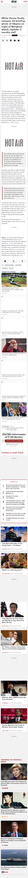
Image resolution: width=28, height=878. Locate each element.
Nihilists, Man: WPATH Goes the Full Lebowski (14, 698)
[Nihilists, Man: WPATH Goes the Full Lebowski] (14, 688)
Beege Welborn (6, 573)
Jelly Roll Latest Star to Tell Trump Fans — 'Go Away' (12, 544)
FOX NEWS (18, 265)
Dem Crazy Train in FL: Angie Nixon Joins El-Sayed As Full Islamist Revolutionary (15, 508)
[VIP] (25, 1)
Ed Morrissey (6, 35)
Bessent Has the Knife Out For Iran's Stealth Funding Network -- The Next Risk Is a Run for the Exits (15, 486)
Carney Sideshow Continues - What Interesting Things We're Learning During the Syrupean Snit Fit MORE (15, 502)
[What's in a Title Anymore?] (14, 560)
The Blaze (15, 122)
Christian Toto (6, 549)
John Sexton (5, 652)
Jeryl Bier (11, 243)
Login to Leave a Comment (14, 441)
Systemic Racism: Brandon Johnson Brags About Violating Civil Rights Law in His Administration (14, 812)
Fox (9, 122)
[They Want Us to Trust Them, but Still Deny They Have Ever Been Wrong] (14, 609)
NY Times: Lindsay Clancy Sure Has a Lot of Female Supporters (14, 648)
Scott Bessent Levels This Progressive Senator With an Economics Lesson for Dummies (14, 783)
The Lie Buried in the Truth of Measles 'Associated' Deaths (13, 726)
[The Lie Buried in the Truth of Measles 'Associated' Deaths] (14, 716)
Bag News (15, 249)
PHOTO (11, 268)
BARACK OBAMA (9, 265)
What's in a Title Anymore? (12, 570)
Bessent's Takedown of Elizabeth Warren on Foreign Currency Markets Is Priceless (13, 840)
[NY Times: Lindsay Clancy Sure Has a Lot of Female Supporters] (14, 637)
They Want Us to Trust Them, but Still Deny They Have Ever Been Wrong (13, 620)
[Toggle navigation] (2, 1)
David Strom (5, 626)
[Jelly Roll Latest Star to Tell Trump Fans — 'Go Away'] (14, 534)
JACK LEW (4, 268)
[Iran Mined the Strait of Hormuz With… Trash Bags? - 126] (14, 857)
